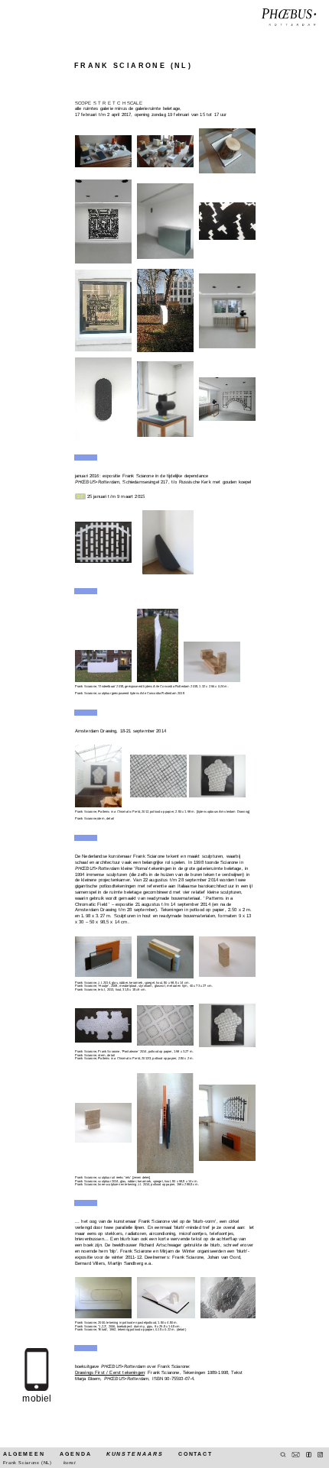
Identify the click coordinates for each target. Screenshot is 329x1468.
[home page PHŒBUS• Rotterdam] (289, 17)
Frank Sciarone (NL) (27, 1462)
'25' (80, 496)
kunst (70, 1462)
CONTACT (195, 1453)
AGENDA (75, 1453)
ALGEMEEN (24, 1453)
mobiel (36, 1398)
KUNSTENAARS (135, 1453)
